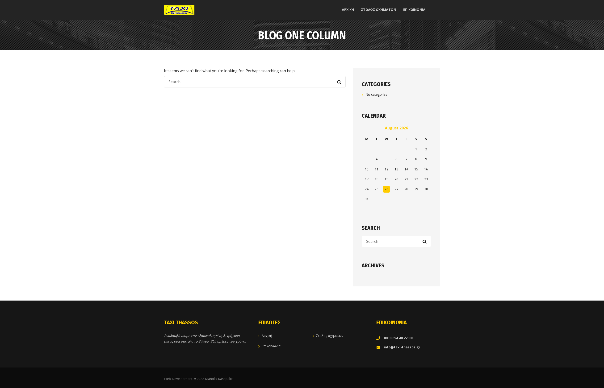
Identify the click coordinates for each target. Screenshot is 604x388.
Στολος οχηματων (330, 335)
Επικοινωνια (271, 346)
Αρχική (267, 335)
